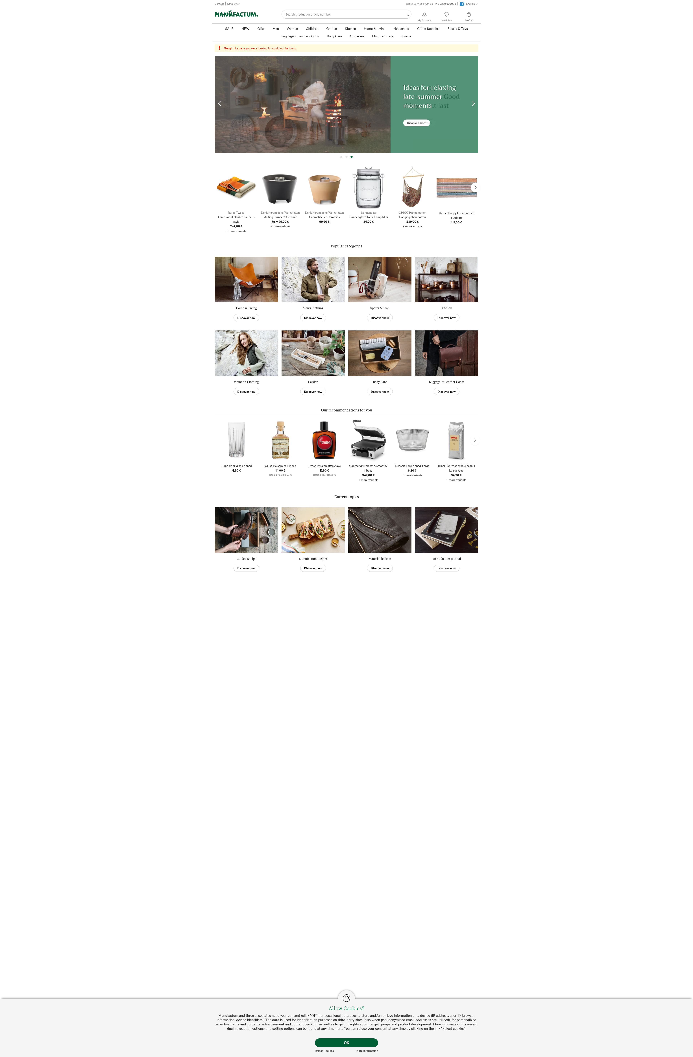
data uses (349, 1015)
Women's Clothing (246, 382)
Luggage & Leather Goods (446, 382)
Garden (313, 382)
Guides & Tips (246, 559)
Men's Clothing (313, 308)
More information (367, 1050)
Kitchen (446, 308)
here (338, 1028)
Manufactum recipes (313, 559)
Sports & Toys (379, 308)
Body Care (380, 382)
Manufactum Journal (446, 559)
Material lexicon (380, 559)
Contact (219, 3)
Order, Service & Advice (431, 3)
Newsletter (233, 3)
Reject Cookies (324, 1050)
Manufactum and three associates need (248, 1015)
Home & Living (246, 308)
